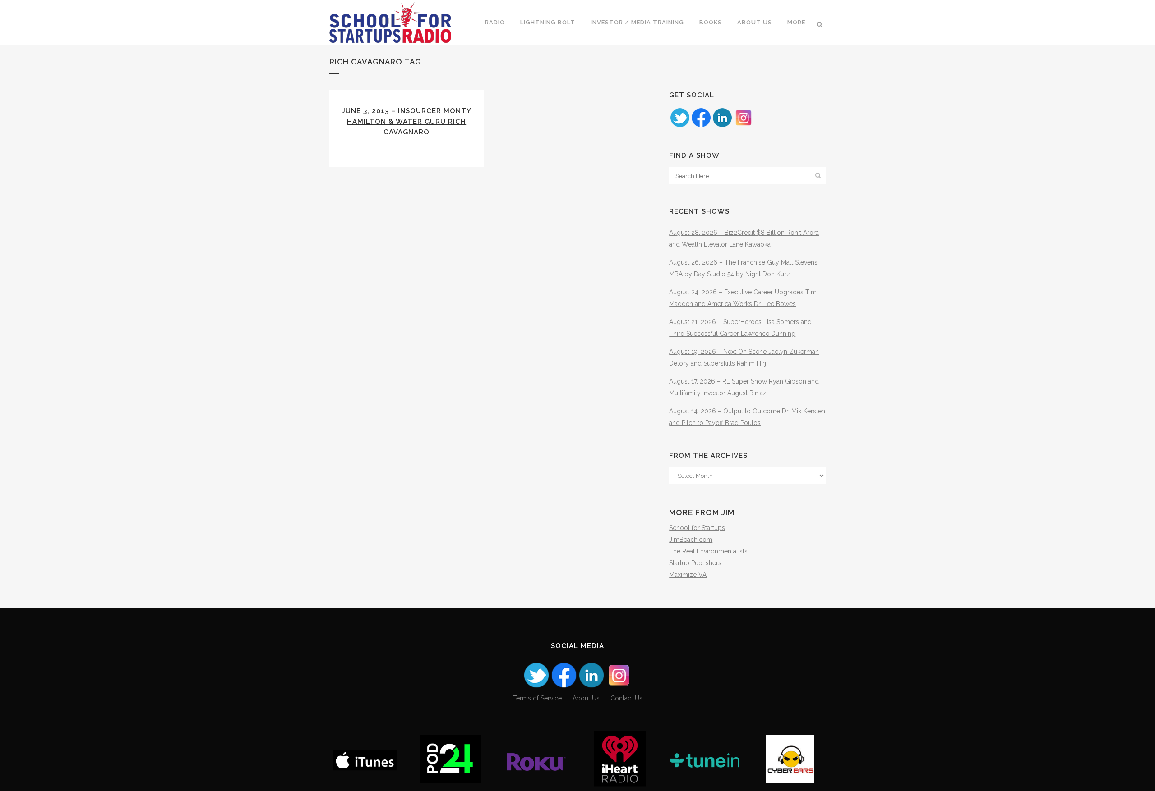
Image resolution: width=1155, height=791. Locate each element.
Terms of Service (537, 698)
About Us (586, 698)
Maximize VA (688, 574)
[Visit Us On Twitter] (679, 125)
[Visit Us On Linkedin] (722, 125)
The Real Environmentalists (708, 551)
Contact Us (626, 698)
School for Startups (697, 527)
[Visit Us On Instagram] (743, 125)
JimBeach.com (690, 539)
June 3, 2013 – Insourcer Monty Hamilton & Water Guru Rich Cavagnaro (406, 121)
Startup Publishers (695, 563)
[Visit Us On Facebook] (700, 125)
